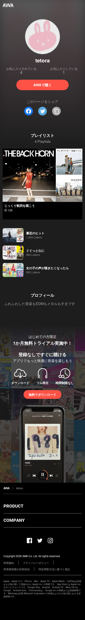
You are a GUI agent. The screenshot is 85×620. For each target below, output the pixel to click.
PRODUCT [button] (13, 506)
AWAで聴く (42, 84)
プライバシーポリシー (36, 563)
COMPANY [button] (14, 520)
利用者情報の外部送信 (16, 569)
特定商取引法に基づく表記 (54, 569)
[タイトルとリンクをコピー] (56, 111)
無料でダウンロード (42, 394)
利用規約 (8, 563)
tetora (19, 488)
